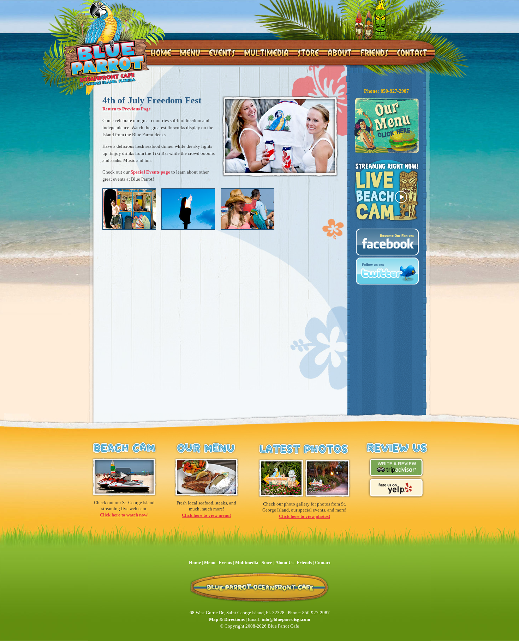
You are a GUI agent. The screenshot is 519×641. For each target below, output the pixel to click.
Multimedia (246, 562)
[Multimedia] (266, 52)
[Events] (222, 52)
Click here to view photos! (304, 516)
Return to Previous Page (126, 108)
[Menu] (189, 52)
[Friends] (374, 52)
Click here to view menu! (206, 515)
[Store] (308, 52)
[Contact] (412, 52)
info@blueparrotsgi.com (286, 619)
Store (267, 562)
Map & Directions (227, 619)
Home (195, 562)
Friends (304, 562)
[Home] (106, 43)
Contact (322, 562)
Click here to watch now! (124, 515)
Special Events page (150, 172)
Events (225, 562)
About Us (284, 562)
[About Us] (339, 52)
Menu (210, 562)
